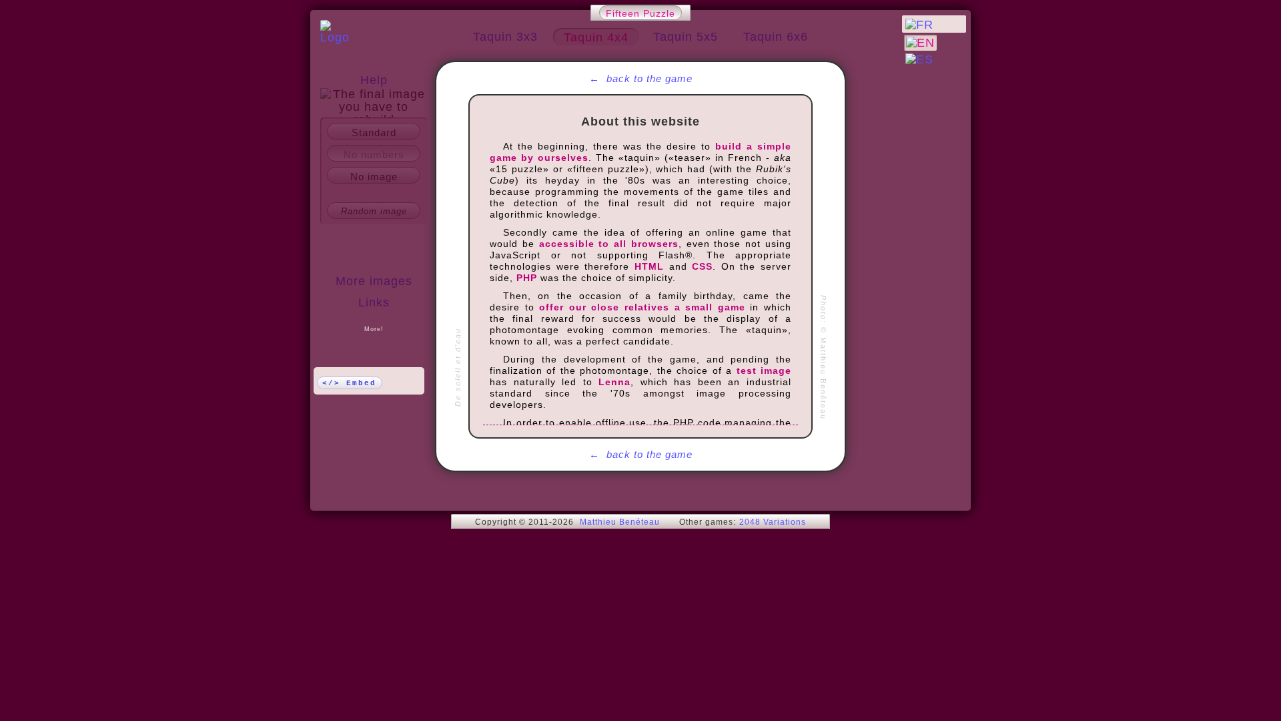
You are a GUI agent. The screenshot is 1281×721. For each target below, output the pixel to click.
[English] (920, 43)
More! (374, 329)
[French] (919, 25)
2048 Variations (772, 522)
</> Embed (349, 383)
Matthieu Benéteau (620, 522)
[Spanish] (919, 59)
